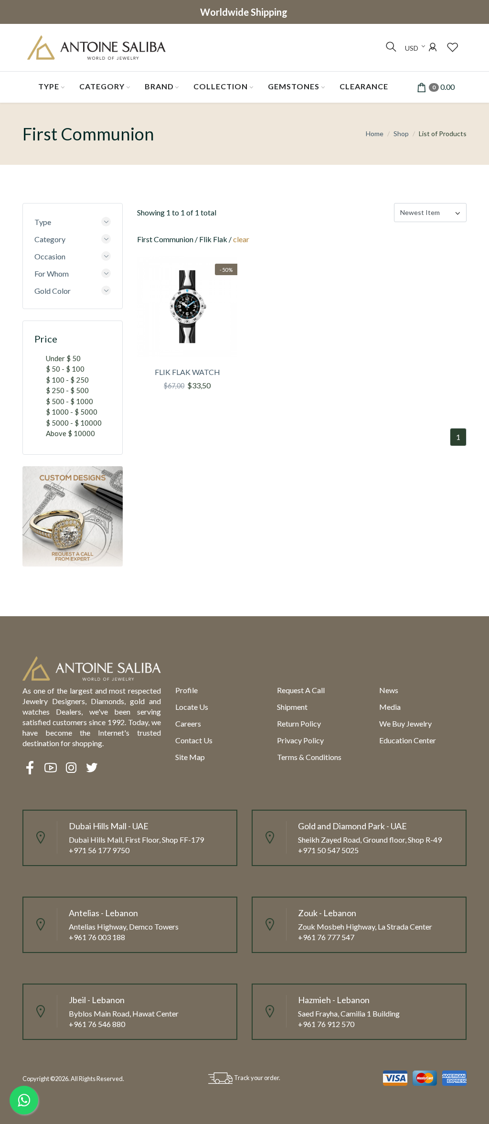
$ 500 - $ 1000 (69, 401)
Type (48, 86)
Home (374, 133)
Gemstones (293, 86)
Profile (186, 690)
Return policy (299, 723)
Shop (401, 133)
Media (390, 706)
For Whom (51, 273)
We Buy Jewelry (405, 723)
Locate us (191, 706)
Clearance (364, 86)
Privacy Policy (300, 740)
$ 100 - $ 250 (67, 379)
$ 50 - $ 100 (65, 368)
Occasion (49, 256)
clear (241, 239)
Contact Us (194, 740)
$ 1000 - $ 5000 (71, 411)
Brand (159, 86)
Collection (220, 86)
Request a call (301, 690)
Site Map (190, 756)
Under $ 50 (63, 358)
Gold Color (52, 290)
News (388, 690)
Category (102, 86)
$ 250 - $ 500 (67, 390)
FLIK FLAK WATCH (187, 371)
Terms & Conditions (309, 756)
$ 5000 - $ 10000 (74, 422)
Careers (188, 723)
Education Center (407, 740)
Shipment (292, 706)
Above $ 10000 (70, 433)
